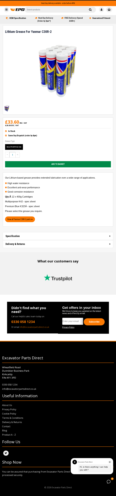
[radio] (14, 147)
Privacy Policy (9, 409)
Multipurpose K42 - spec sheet (20, 201)
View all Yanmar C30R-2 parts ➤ (20, 219)
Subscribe (94, 321)
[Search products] (90, 9)
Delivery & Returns (15, 243)
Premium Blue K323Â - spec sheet (22, 206)
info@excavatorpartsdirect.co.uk (34, 327)
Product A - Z (9, 434)
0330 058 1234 (23, 321)
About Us (7, 405)
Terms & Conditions (12, 417)
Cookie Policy (9, 413)
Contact (6, 426)
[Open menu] (6, 9)
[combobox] (60, 10)
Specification (13, 236)
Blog (4, 430)
